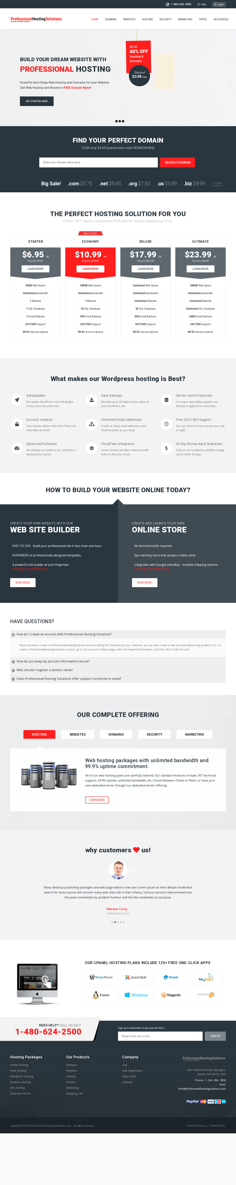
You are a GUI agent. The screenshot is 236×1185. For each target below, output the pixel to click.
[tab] (118, 634)
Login (220, 4)
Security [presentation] (154, 734)
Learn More (97, 799)
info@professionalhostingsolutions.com (202, 1088)
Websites (129, 19)
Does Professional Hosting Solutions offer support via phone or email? (69, 679)
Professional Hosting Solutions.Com (51, 1125)
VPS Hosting (17, 1087)
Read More (23, 582)
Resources (221, 19)
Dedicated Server (20, 1093)
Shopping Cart (74, 1093)
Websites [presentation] (78, 734)
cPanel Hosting (19, 1065)
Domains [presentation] (116, 734)
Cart (124, 1065)
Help (203, 4)
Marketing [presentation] (194, 734)
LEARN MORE (35, 268)
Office (203, 19)
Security (165, 19)
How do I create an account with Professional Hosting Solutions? (64, 634)
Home (94, 19)
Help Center (129, 1076)
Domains (111, 19)
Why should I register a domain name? (45, 670)
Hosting (147, 19)
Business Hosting (20, 1082)
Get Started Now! (37, 101)
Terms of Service (196, 1125)
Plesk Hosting (18, 1070)
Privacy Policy (217, 1125)
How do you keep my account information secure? (53, 661)
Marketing (185, 19)
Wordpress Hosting (21, 1076)
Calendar (127, 1082)
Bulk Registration (132, 1070)
